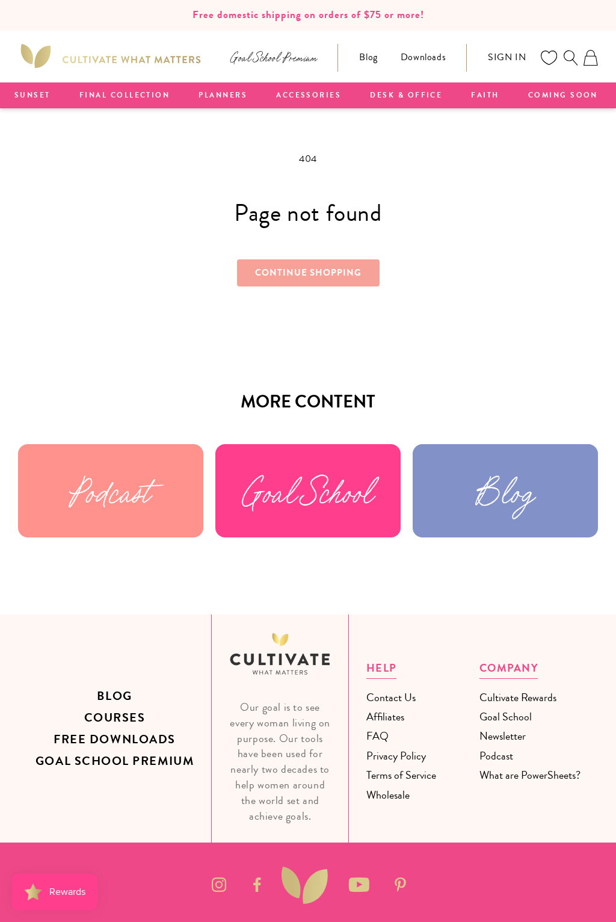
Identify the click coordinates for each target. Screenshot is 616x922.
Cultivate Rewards (517, 697)
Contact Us (391, 697)
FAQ (377, 736)
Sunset (32, 96)
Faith (485, 96)
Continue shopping (308, 272)
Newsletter (502, 736)
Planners (223, 96)
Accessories (308, 96)
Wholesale (388, 795)
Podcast (110, 491)
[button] (570, 58)
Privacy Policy (396, 756)
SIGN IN (507, 57)
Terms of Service (401, 775)
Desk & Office (406, 96)
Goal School (308, 491)
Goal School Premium (114, 761)
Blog (368, 57)
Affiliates (385, 717)
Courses (115, 717)
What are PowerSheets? (530, 775)
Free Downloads (115, 739)
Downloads (423, 57)
